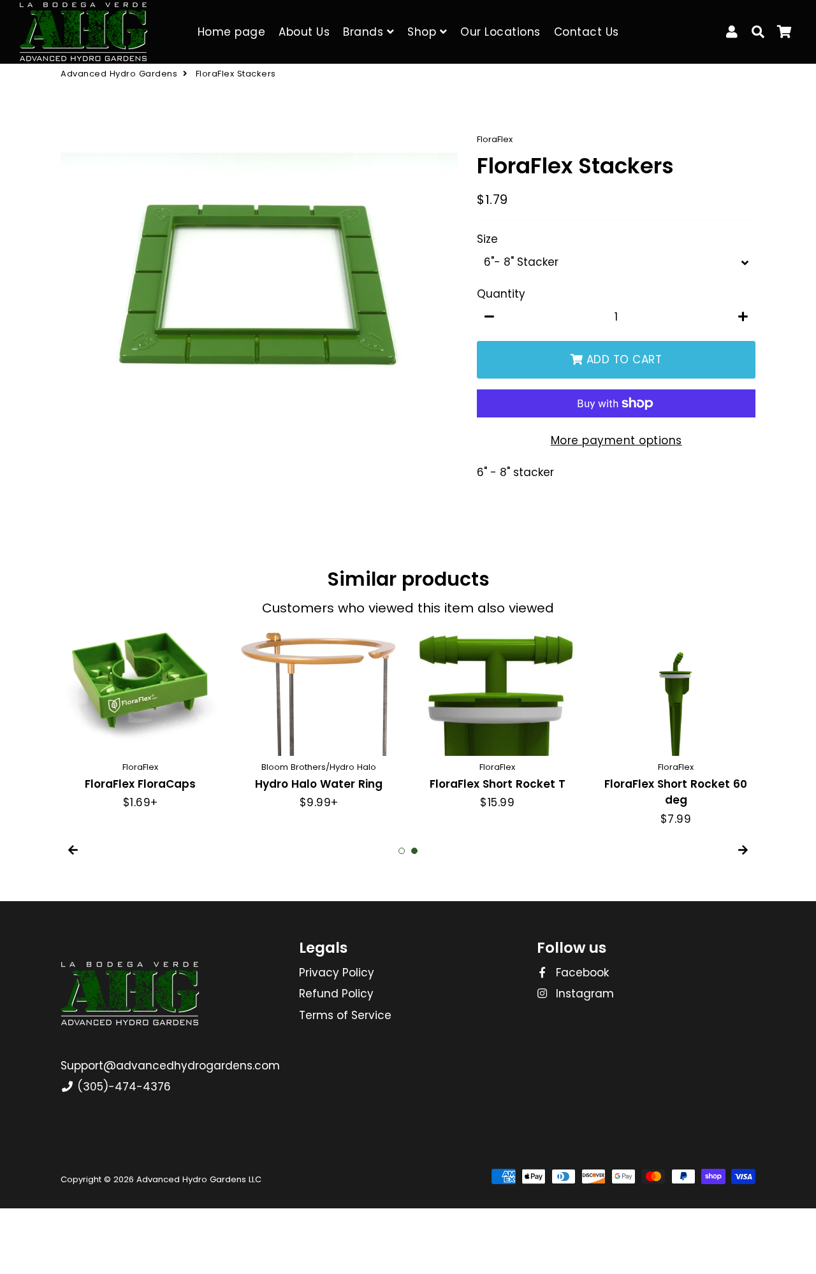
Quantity (501, 293)
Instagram (583, 993)
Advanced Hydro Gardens (119, 74)
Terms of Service (345, 1015)
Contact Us (586, 32)
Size (487, 239)
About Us (304, 32)
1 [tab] (401, 851)
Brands (365, 32)
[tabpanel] (140, 719)
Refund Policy (336, 993)
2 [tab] (414, 851)
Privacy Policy (336, 972)
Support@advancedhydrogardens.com (170, 1065)
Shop (423, 32)
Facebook (581, 972)
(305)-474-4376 (122, 1086)
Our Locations (500, 32)
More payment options (616, 440)
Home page (232, 32)
